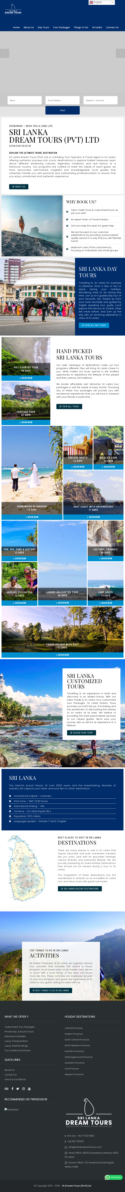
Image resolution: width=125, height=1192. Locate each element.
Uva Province (72, 1068)
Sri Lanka (97, 27)
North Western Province (77, 1045)
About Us (29, 27)
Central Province (74, 1028)
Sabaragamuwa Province (79, 1057)
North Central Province (77, 1039)
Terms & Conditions (15, 1079)
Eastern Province (74, 1033)
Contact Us (112, 27)
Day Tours (43, 27)
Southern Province (74, 1062)
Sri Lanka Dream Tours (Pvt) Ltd (28, 157)
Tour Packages (61, 27)
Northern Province (74, 1051)
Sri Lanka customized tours (28, 120)
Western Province (74, 1074)
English (97, 2)
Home (16, 27)
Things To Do (81, 27)
